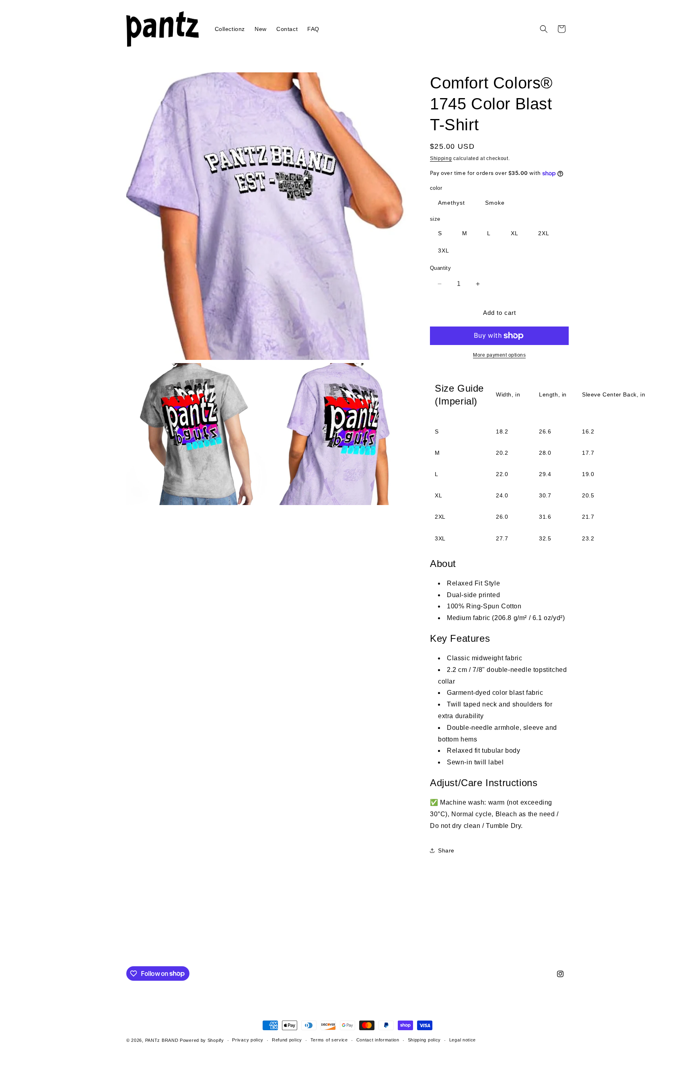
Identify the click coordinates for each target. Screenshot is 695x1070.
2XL (543, 233)
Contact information (377, 1039)
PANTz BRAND (162, 1040)
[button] (544, 29)
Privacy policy (247, 1039)
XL (514, 233)
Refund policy (287, 1039)
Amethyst (451, 202)
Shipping (441, 158)
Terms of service (329, 1039)
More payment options (499, 355)
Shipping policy (424, 1039)
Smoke (495, 202)
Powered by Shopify (202, 1040)
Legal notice (462, 1039)
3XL (443, 250)
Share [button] (446, 850)
